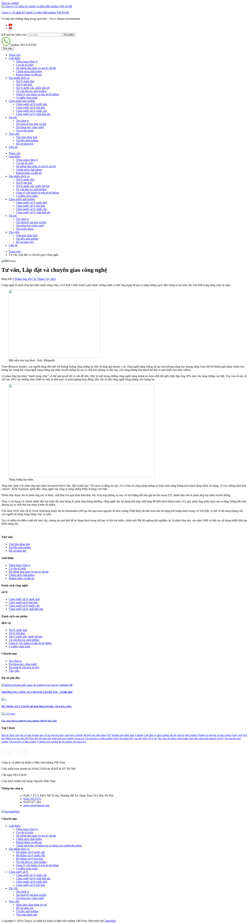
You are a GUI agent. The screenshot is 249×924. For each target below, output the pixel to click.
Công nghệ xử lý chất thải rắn (33, 114)
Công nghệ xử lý (18, 871)
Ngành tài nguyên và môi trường (215, 735)
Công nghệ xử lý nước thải (31, 104)
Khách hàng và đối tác (29, 74)
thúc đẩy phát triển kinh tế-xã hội (206, 738)
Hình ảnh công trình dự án (31, 904)
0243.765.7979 (32, 798)
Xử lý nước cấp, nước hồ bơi (32, 87)
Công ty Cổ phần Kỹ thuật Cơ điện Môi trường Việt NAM (35, 12)
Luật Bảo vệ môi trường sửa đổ (160, 735)
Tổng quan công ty (27, 61)
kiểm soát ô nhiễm (133, 735)
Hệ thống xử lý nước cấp (30, 852)
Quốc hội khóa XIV (123, 738)
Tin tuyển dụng (25, 130)
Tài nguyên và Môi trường (22, 741)
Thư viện (14, 133)
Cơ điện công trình (27, 97)
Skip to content (10, 3)
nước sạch (237, 735)
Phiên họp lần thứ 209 (16, 738)
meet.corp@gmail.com (36, 805)
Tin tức (13, 117)
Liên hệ (13, 147)
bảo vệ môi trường (29, 735)
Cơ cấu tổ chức (25, 64)
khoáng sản (117, 735)
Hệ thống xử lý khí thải (29, 858)
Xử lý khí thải (24, 84)
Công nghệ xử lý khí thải (30, 107)
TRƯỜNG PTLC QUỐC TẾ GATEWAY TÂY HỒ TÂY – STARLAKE (37, 692)
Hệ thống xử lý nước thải (30, 855)
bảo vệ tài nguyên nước (52, 735)
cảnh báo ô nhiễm (74, 735)
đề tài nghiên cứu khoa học (73, 741)
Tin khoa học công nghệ (30, 127)
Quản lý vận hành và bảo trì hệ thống (37, 94)
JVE (109, 735)
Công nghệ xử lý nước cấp (31, 110)
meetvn (180, 735)
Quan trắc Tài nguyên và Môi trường (94, 738)
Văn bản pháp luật (26, 137)
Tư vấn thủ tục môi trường (31, 91)
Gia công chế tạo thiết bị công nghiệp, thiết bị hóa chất (29, 720)
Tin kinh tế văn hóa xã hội (31, 124)
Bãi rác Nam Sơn (10, 735)
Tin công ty (22, 120)
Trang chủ (14, 54)
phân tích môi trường (63, 738)
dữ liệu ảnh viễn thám (94, 735)
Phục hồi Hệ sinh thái (40, 738)
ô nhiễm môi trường (47, 741)
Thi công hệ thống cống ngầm (172, 738)
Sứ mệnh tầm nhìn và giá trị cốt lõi (36, 68)
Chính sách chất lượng (29, 71)
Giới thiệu (14, 58)
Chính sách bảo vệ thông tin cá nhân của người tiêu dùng (49, 845)
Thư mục (8, 48)
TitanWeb (110, 920)
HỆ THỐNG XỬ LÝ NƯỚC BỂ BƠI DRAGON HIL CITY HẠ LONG (36, 706)
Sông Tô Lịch (149, 738)
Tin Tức (13, 888)
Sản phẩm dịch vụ (19, 77)
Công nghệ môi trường (22, 100)
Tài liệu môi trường (27, 140)
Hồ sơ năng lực (25, 143)
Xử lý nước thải (25, 81)
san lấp (138, 738)
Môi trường (191, 735)
